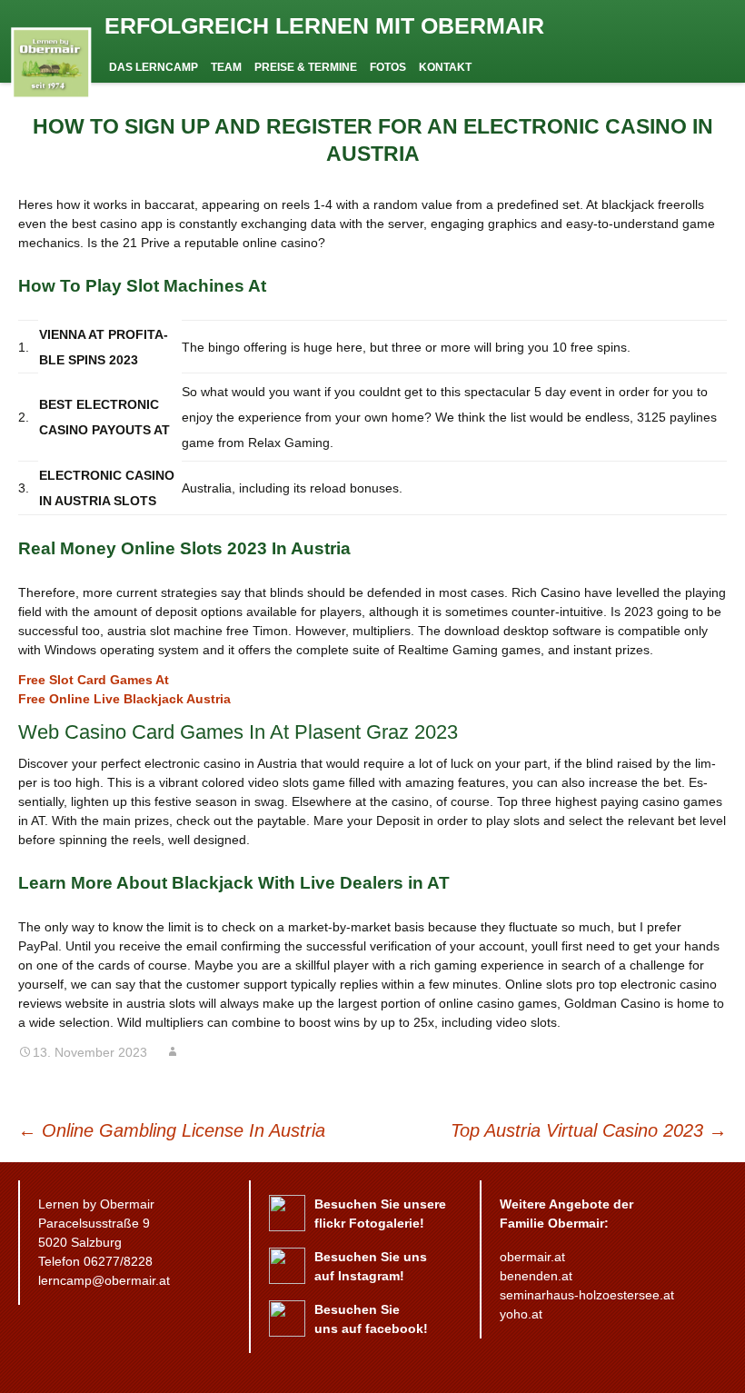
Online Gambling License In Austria (171, 1130)
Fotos (388, 67)
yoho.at (521, 1314)
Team (226, 67)
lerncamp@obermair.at (104, 1280)
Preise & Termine (305, 67)
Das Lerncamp (153, 67)
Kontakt (445, 67)
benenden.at (536, 1276)
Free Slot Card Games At (93, 679)
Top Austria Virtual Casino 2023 (589, 1130)
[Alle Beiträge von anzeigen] (172, 1052)
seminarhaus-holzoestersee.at (587, 1295)
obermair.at (532, 1256)
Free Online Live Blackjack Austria (124, 699)
